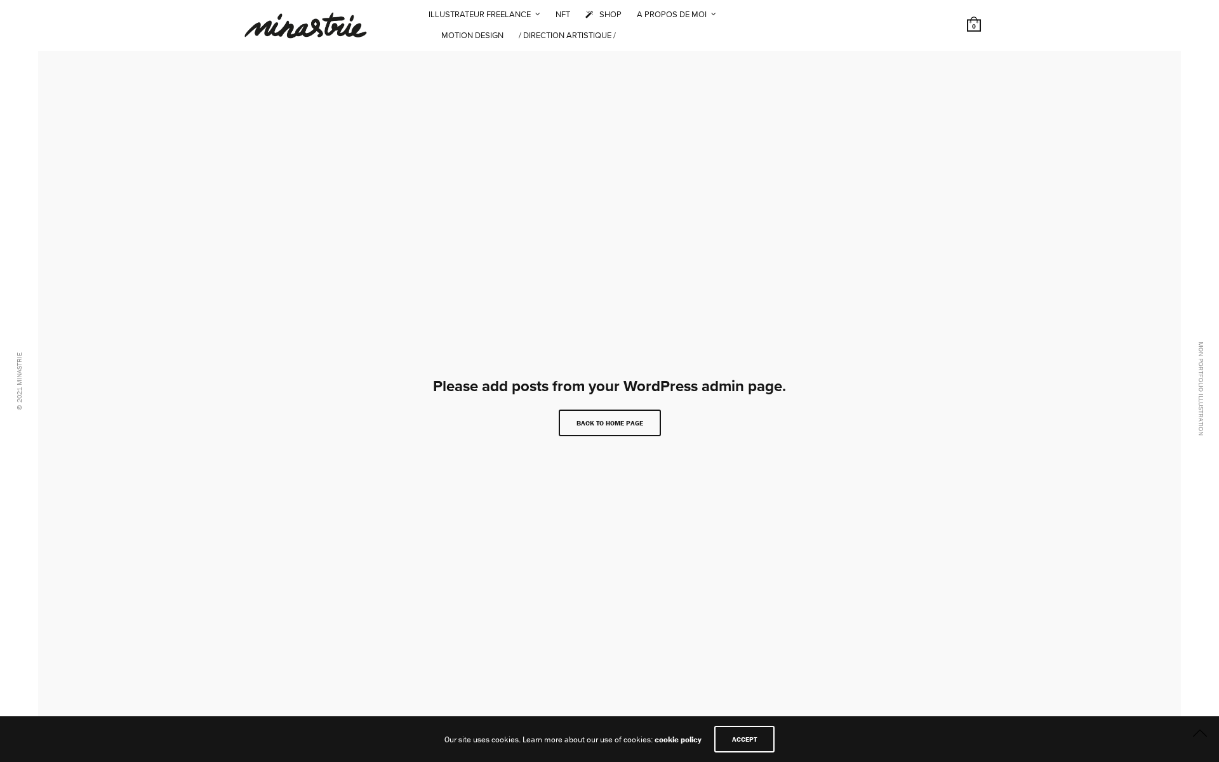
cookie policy (678, 739)
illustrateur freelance (480, 15)
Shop (610, 15)
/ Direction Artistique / (567, 35)
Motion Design (472, 35)
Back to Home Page (609, 422)
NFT (563, 15)
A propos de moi (672, 15)
